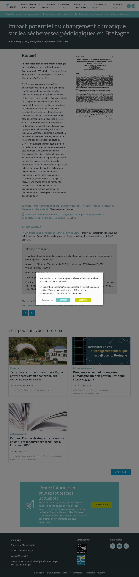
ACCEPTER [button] (82, 300)
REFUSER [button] (63, 300)
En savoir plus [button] (47, 300)
